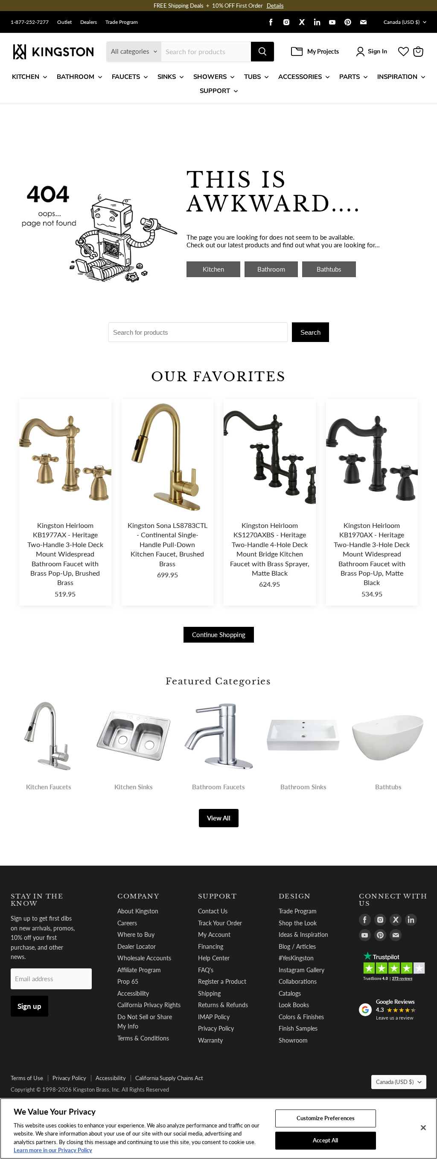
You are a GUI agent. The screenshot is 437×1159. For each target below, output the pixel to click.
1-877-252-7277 (30, 22)
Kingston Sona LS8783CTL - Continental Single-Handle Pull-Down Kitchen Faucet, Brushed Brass (167, 544)
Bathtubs (329, 269)
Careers (127, 923)
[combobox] (206, 51)
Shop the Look (298, 923)
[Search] (262, 51)
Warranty (210, 1040)
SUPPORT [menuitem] (215, 91)
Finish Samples (298, 1028)
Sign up (29, 1006)
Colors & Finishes (301, 1016)
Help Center (214, 958)
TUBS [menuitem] (252, 76)
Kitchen (213, 269)
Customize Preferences (326, 1118)
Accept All (325, 1140)
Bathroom (271, 269)
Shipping (209, 993)
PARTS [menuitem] (349, 76)
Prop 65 (127, 981)
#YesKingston (296, 958)
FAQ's (205, 970)
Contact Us (212, 911)
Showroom (293, 1040)
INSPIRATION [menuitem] (397, 76)
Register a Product (222, 981)
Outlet (64, 22)
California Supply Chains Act (169, 1078)
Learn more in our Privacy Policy (53, 1150)
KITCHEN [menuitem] (25, 76)
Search (310, 332)
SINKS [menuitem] (166, 76)
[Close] (423, 1127)
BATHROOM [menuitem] (75, 76)
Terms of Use (27, 1078)
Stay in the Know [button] (37, 899)
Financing (210, 946)
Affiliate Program (139, 970)
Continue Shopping (218, 634)
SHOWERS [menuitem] (210, 76)
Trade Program (121, 22)
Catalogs (290, 993)
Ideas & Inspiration (303, 934)
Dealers (88, 22)
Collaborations (298, 981)
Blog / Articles (297, 946)
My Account (214, 934)
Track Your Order (220, 923)
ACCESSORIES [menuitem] (300, 76)
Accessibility (133, 993)
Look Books (294, 1004)
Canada (402, 22)
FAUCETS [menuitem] (126, 76)
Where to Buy (135, 934)
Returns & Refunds (223, 1004)
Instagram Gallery (301, 970)
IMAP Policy (214, 1016)
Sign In (377, 51)
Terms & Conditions (143, 1038)
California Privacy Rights (149, 1004)
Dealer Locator (136, 946)
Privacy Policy (216, 1028)
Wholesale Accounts (144, 958)
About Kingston (137, 911)
